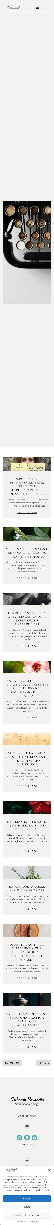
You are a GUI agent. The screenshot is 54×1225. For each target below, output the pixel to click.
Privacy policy (23, 1221)
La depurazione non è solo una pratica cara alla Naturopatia (27, 1019)
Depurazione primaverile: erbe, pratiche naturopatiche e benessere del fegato (27, 486)
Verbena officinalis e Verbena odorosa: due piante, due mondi (27, 552)
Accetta (27, 1198)
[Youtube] (34, 1137)
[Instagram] (19, 1137)
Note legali (34, 1221)
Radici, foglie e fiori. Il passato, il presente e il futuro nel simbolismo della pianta (27, 688)
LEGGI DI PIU (27, 512)
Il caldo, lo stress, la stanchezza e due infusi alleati (27, 825)
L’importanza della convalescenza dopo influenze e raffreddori (27, 618)
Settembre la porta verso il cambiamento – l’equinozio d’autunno (27, 758)
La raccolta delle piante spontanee (27, 888)
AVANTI (43, 1063)
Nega (27, 1207)
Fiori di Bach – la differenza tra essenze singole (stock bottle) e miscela (27, 952)
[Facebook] (27, 1137)
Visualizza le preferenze (27, 1215)
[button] (49, 1170)
